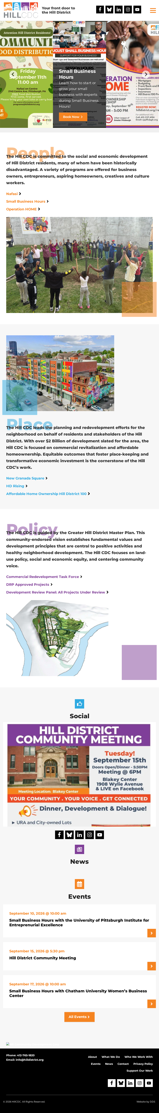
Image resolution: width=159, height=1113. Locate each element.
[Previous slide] (13, 74)
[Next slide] (146, 74)
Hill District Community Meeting (42, 958)
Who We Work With (138, 1057)
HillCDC (16, 1101)
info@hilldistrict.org (30, 1060)
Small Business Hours (25, 201)
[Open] (79, 798)
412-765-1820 (26, 1055)
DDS (152, 1101)
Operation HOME (21, 209)
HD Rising (15, 486)
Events (95, 1064)
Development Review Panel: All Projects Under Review (55, 592)
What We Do (111, 1057)
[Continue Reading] (151, 933)
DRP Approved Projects (27, 584)
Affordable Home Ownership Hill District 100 (46, 494)
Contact (123, 1064)
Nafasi (12, 194)
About (92, 1057)
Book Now (71, 117)
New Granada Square (25, 478)
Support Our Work (140, 1070)
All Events (78, 1017)
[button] (153, 10)
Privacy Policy (143, 1064)
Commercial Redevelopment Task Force (42, 577)
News (109, 1064)
